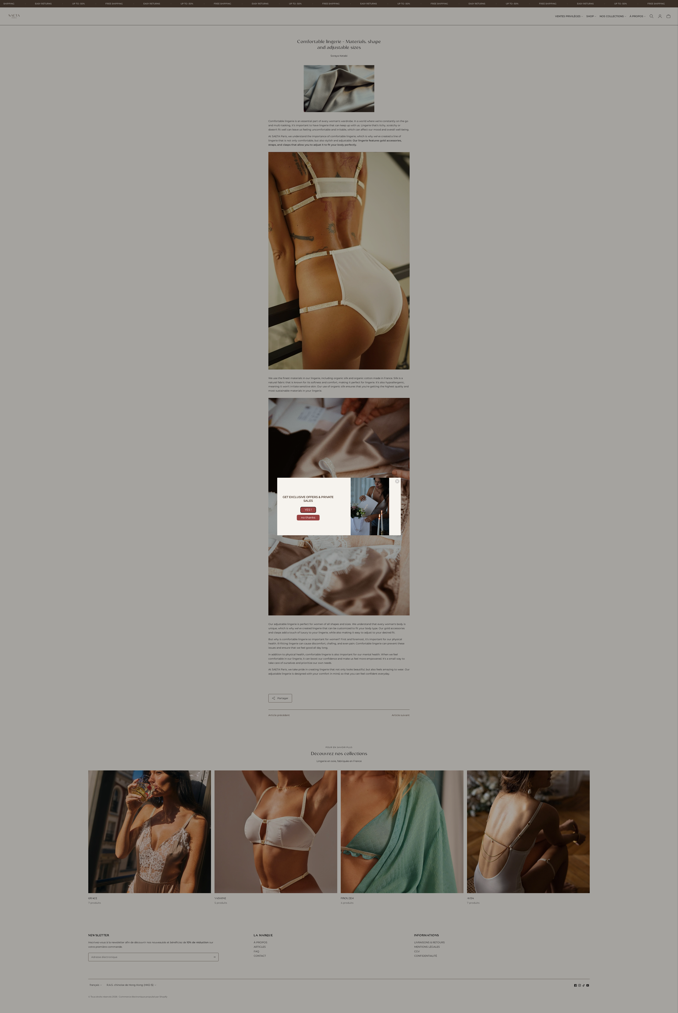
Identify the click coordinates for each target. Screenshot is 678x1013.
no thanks (308, 517)
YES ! (308, 509)
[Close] (397, 481)
